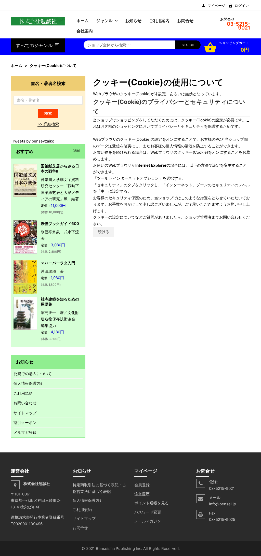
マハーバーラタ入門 (58, 263)
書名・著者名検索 (48, 83)
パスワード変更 (147, 512)
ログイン (241, 6)
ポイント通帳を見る (151, 503)
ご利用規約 (23, 393)
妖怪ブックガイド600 (60, 223)
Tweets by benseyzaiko (33, 141)
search (188, 45)
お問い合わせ (25, 403)
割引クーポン (25, 422)
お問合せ (80, 527)
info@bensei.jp (222, 504)
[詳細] (75, 150)
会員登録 (142, 484)
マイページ (216, 6)
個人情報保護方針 (29, 383)
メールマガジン (147, 521)
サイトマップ (25, 412)
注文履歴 (142, 494)
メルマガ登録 (25, 432)
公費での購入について (33, 373)
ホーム (16, 65)
